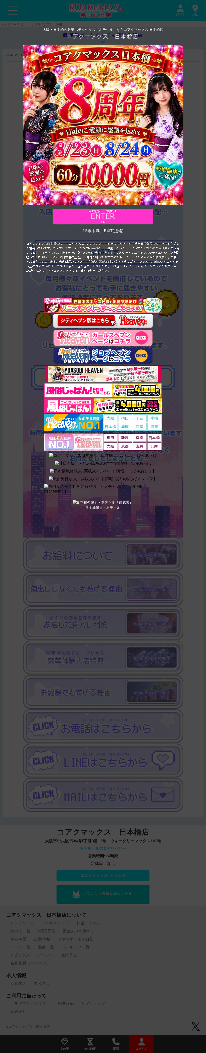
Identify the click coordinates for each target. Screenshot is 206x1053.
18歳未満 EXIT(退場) (103, 231)
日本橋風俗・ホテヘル (103, 507)
